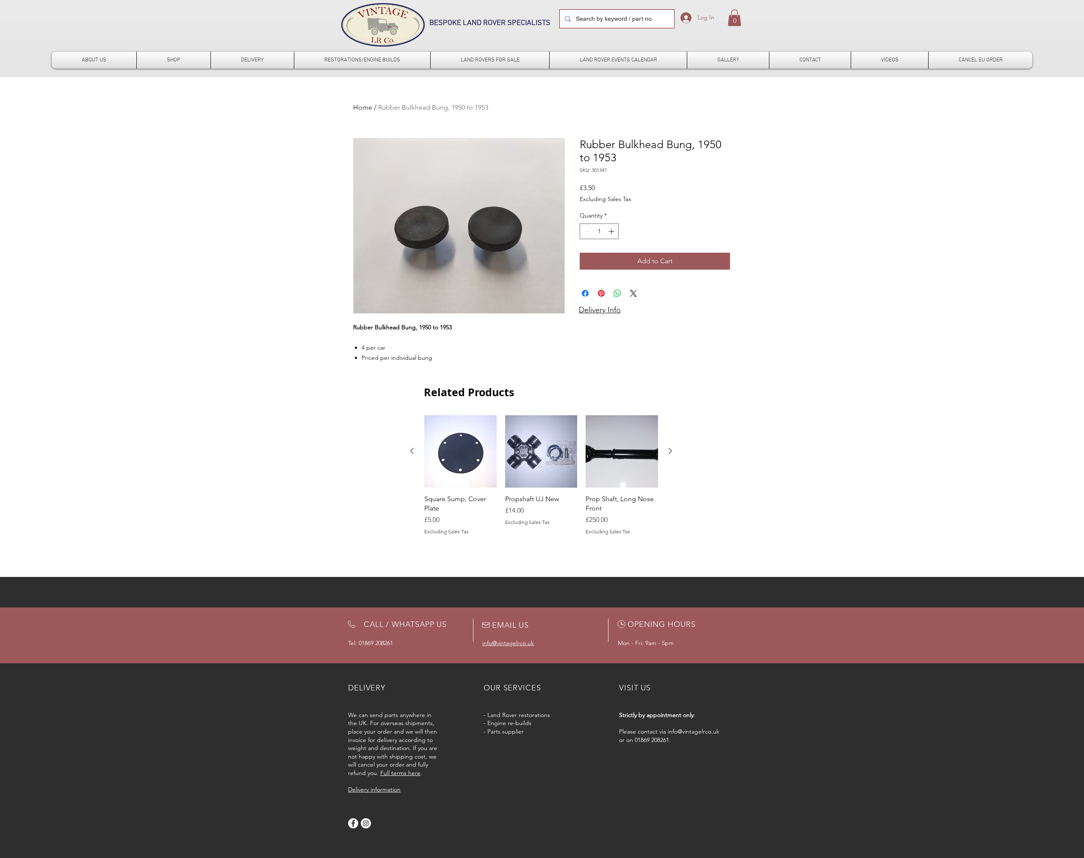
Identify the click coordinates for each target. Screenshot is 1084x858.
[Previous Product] (412, 451)
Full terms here (400, 773)
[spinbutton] (599, 231)
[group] (541, 475)
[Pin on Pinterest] (601, 293)
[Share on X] (633, 293)
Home (362, 107)
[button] (734, 17)
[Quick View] (460, 451)
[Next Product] (670, 451)
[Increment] (612, 231)
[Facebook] (353, 823)
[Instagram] (366, 823)
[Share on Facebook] (585, 293)
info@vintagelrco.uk (693, 731)
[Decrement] (586, 231)
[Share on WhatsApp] (617, 293)
